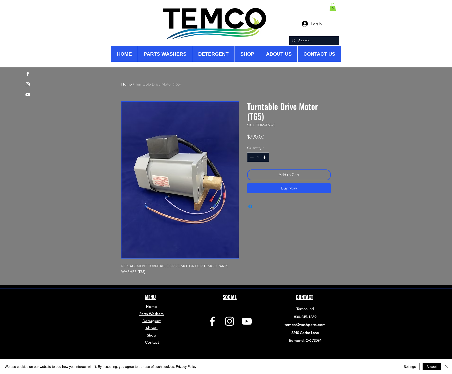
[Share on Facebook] (250, 206)
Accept (432, 366)
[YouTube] (247, 321)
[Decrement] (251, 157)
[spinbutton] (258, 157)
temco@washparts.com (305, 324)
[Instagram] (229, 321)
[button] (332, 7)
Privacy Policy (186, 366)
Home (126, 84)
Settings (410, 366)
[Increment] (265, 157)
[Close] (446, 366)
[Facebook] (212, 321)
